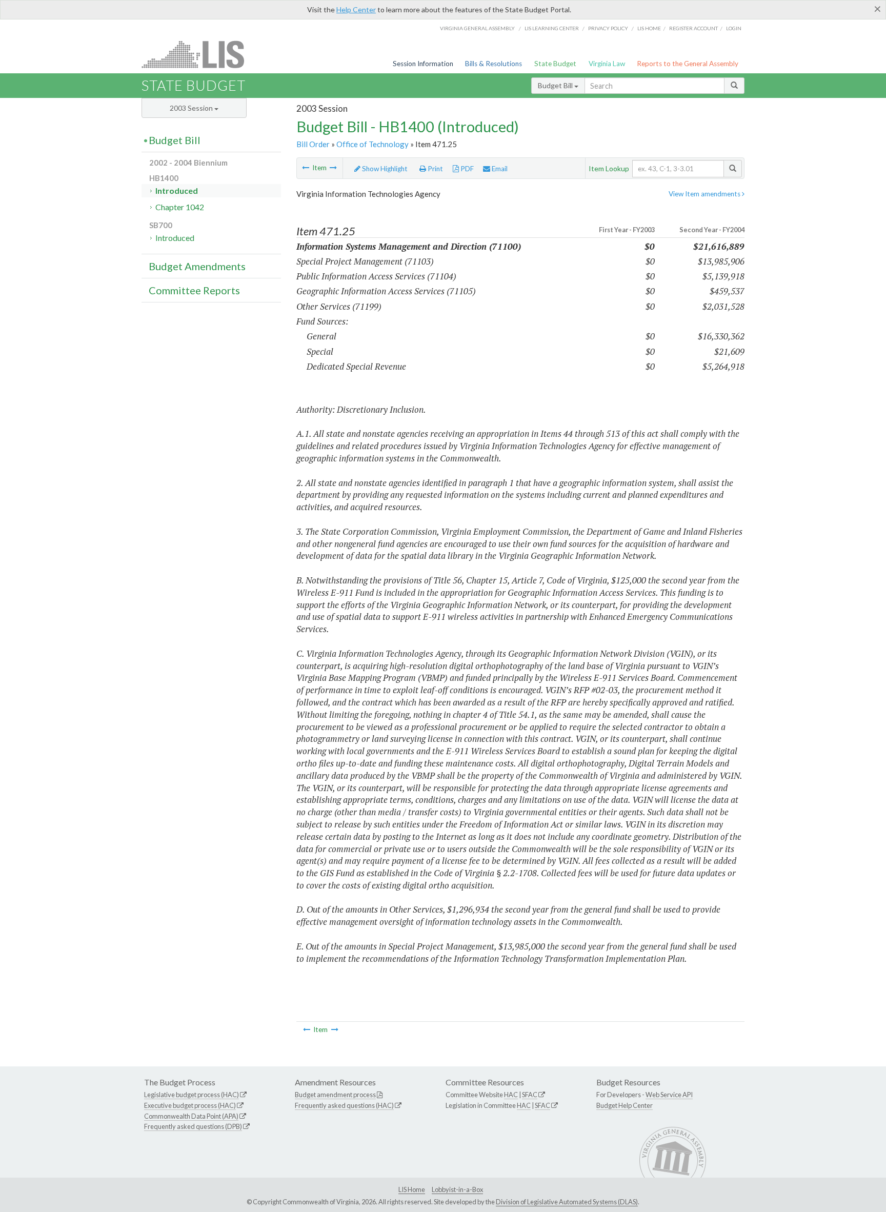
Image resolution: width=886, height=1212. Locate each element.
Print (434, 169)
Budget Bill (556, 85)
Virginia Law (607, 63)
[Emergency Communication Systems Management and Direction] (333, 168)
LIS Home (411, 1189)
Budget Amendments (197, 266)
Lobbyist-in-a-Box (457, 1189)
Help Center (356, 9)
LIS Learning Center (552, 28)
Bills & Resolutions (493, 63)
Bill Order (313, 144)
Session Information (423, 63)
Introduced (176, 190)
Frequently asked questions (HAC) (344, 1105)
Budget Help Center (624, 1105)
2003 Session (192, 108)
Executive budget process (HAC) (190, 1105)
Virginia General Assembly (477, 28)
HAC (511, 1094)
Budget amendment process (335, 1094)
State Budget (555, 63)
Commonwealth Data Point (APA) (191, 1116)
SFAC (529, 1094)
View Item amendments (705, 194)
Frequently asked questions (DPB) (193, 1126)
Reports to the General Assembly (687, 63)
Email (499, 169)
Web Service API (669, 1094)
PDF (466, 169)
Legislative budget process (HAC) (191, 1094)
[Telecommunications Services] (305, 168)
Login (733, 28)
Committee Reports (194, 290)
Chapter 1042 (179, 207)
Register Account (693, 28)
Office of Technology (372, 144)
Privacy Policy (608, 28)
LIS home (649, 28)
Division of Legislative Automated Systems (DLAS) (567, 1202)
